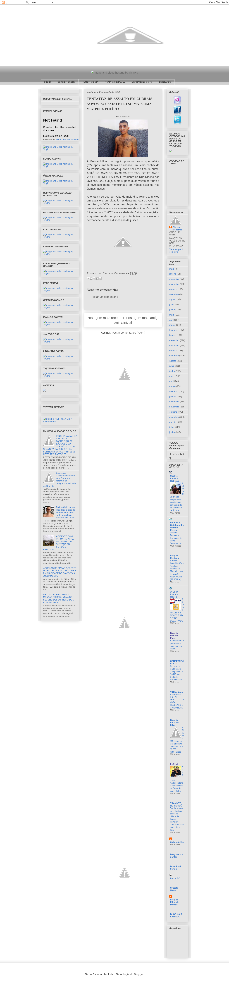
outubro (173, 289)
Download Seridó (175, 867)
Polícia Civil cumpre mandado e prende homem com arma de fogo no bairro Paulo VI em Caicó (65, 512)
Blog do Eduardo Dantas (174, 902)
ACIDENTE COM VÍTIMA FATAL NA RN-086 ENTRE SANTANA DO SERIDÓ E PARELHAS (58, 543)
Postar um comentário (104, 296)
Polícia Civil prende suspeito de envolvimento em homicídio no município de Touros (177, 497)
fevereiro (173, 330)
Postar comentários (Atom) (128, 332)
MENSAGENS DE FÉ (141, 82)
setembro (174, 294)
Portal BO (175, 878)
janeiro (172, 274)
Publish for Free (71, 139)
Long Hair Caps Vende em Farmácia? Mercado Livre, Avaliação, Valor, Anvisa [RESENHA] (177, 571)
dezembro (174, 279)
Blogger (138, 974)
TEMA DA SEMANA (115, 82)
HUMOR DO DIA (90, 82)
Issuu (58, 139)
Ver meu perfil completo (176, 250)
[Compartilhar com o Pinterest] (100, 278)
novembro (174, 284)
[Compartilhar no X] (94, 278)
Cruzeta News (174, 889)
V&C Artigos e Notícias (176, 693)
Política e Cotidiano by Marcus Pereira (177, 526)
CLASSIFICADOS (66, 82)
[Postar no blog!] (91, 278)
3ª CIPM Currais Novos (174, 594)
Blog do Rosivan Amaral (174, 558)
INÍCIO (47, 82)
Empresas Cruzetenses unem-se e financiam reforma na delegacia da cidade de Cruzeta (59, 479)
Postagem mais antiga (142, 318)
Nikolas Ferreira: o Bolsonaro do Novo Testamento (176, 538)
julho (171, 304)
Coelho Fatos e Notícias (174, 478)
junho (172, 309)
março (172, 325)
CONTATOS (165, 82)
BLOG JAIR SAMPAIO (176, 915)
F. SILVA (174, 764)
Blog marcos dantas (177, 855)
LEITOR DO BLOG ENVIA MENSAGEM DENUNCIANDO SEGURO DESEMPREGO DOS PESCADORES (58, 598)
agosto (172, 299)
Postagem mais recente (104, 318)
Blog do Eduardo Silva (174, 722)
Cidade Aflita (177, 842)
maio (171, 269)
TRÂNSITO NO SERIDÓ (176, 804)
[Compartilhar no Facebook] (97, 278)
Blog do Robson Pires (174, 635)
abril (171, 320)
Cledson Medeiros (177, 228)
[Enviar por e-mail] (88, 278)
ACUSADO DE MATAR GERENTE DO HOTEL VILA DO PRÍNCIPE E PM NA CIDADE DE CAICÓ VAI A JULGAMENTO (59, 572)
